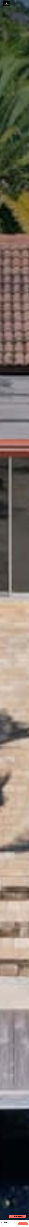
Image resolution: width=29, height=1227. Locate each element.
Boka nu (23, 1224)
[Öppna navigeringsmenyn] (26, 4)
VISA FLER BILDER (18, 1216)
